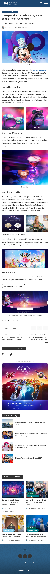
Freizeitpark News (10, 12)
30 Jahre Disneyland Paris (13, 286)
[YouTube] (7, 354)
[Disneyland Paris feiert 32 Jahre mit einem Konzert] (37, 523)
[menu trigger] (46, 3)
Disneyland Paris (39, 70)
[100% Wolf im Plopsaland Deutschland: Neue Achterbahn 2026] (7, 446)
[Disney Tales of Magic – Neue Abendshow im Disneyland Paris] (13, 489)
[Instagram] (3, 354)
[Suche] (41, 3)
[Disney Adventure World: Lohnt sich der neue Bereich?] (7, 423)
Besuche (31, 493)
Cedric (10, 27)
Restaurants (8, 530)
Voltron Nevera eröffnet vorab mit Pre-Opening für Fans (36, 502)
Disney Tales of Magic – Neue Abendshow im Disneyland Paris (11, 502)
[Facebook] (33, 328)
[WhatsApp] (39, 328)
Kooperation (32, 496)
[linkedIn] (45, 328)
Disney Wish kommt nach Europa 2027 (28, 458)
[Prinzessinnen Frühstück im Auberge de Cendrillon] (13, 523)
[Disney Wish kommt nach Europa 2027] (7, 458)
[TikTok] (11, 354)
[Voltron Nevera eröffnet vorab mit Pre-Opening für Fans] (37, 489)
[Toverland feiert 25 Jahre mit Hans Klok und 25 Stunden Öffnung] (7, 435)
